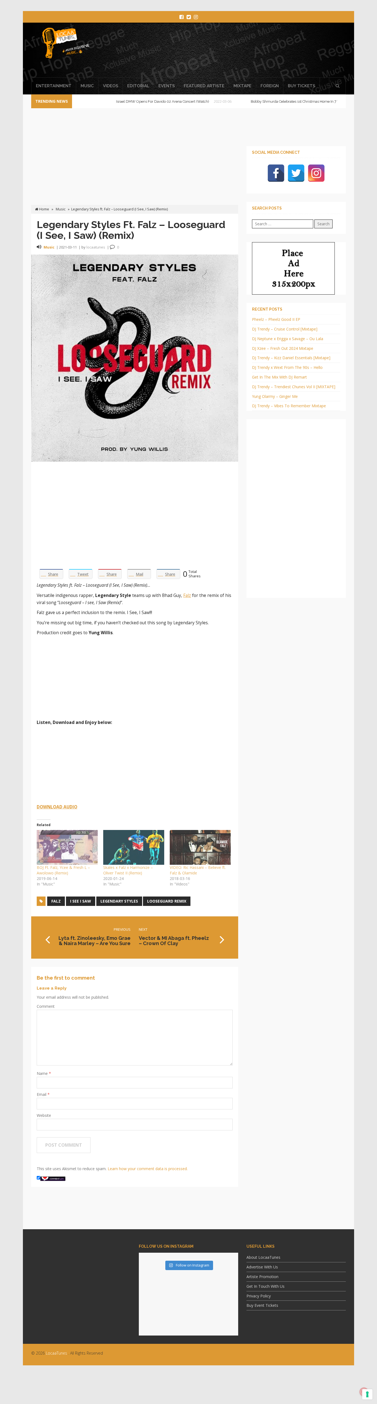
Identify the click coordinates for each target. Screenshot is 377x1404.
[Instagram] (316, 173)
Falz (187, 595)
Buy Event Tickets (262, 1305)
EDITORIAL (138, 85)
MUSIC (87, 85)
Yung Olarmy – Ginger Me (275, 396)
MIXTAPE (242, 85)
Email (42, 1094)
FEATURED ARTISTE (204, 85)
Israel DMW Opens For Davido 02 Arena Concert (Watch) (131, 101)
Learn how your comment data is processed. (148, 1168)
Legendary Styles (119, 901)
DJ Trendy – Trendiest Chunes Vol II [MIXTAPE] (293, 386)
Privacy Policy (258, 1296)
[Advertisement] (239, 51)
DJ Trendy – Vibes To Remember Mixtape (289, 405)
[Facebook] (276, 173)
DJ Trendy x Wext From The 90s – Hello (287, 367)
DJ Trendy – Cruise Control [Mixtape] (284, 329)
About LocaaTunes (263, 1257)
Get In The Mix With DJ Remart (279, 377)
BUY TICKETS (301, 85)
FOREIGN (270, 85)
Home (43, 209)
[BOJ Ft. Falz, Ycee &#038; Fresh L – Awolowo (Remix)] (67, 847)
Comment (46, 1006)
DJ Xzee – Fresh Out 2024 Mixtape (282, 348)
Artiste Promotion (262, 1276)
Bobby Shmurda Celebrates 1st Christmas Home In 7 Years (267, 101)
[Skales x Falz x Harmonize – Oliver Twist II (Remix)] (133, 847)
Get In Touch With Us (265, 1286)
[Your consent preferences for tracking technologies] (367, 1394)
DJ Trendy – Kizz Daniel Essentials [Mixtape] (291, 357)
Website (44, 1115)
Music (60, 209)
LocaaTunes (56, 1353)
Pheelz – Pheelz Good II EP (276, 319)
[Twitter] (296, 173)
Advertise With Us (262, 1267)
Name (43, 1073)
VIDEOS (110, 85)
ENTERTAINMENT (53, 85)
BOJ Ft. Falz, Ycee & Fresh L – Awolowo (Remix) (63, 870)
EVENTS (166, 85)
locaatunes (95, 247)
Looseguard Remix (166, 901)
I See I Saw (80, 901)
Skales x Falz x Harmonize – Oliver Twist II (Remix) (128, 870)
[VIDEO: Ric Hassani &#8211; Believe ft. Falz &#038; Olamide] (200, 847)
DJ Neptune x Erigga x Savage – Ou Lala (287, 338)
